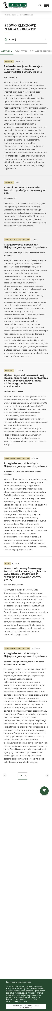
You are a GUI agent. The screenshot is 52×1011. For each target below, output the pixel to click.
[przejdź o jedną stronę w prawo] (47, 775)
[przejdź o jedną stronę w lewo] (5, 775)
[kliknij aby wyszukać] (45, 40)
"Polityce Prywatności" (17, 1001)
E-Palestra (21, 51)
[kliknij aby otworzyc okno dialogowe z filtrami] (44, 790)
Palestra (15, 5)
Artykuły (6, 51)
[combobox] (22, 774)
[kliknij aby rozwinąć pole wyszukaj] (39, 5)
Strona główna (10, 15)
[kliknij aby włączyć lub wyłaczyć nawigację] (46, 5)
